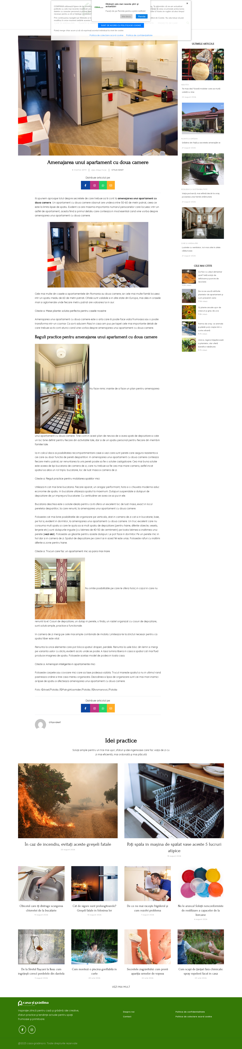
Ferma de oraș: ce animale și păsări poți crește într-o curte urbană (210, 327)
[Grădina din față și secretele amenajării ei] (203, 118)
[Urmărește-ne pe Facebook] (22, 1030)
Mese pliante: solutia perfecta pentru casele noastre (76, 310)
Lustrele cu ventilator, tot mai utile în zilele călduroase (201, 249)
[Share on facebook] (85, 185)
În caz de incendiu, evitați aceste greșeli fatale (68, 844)
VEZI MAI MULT (121, 986)
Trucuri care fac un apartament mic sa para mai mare (78, 551)
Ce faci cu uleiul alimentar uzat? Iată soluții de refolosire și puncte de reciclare (210, 277)
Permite (141, 16)
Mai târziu (126, 16)
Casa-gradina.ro (33, 1003)
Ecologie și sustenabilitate (194, 189)
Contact (127, 1016)
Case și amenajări (189, 243)
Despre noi (129, 1012)
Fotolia (54, 689)
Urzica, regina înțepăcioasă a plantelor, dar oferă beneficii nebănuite (210, 343)
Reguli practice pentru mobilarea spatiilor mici (73, 478)
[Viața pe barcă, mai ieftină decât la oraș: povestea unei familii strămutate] (203, 169)
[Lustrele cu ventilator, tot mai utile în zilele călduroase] (203, 223)
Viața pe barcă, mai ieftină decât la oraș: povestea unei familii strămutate (201, 195)
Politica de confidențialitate (139, 35)
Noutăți (185, 85)
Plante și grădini (189, 139)
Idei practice (99, 170)
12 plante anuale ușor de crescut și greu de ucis (209, 309)
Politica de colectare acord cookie (194, 1016)
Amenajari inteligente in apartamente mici (70, 664)
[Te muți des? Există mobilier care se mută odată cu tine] (203, 64)
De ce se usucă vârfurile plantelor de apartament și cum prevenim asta (210, 294)
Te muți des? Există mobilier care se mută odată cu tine (201, 90)
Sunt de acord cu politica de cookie (121, 25)
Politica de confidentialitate (190, 1012)
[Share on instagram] (94, 185)
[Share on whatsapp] (103, 185)
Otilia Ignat (117, 170)
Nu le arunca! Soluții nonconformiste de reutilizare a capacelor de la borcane (200, 910)
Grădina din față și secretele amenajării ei (201, 142)
